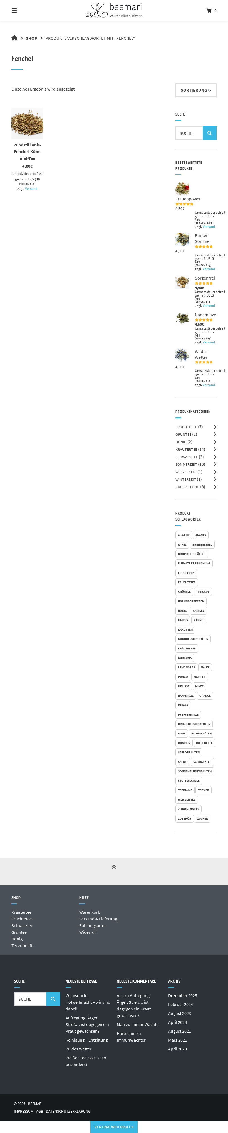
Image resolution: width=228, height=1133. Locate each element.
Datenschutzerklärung (68, 1111)
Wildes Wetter (78, 1049)
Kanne (198, 620)
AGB (39, 1111)
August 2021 (179, 1031)
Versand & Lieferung (98, 919)
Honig (181, 441)
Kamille (198, 610)
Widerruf (87, 932)
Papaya (183, 705)
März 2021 (177, 1040)
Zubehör (184, 818)
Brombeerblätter (191, 554)
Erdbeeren (186, 573)
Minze (199, 686)
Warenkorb (89, 912)
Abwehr (184, 535)
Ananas (200, 535)
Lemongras (186, 667)
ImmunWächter (145, 1024)
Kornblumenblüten (193, 639)
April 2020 (177, 1049)
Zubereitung (187, 486)
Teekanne (185, 790)
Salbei (182, 762)
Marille (199, 677)
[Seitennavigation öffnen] (23, 10)
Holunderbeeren (191, 601)
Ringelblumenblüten (194, 724)
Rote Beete (204, 743)
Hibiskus (203, 592)
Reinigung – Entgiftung (87, 1040)
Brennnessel (202, 544)
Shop (31, 38)
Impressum (23, 1111)
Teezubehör (22, 945)
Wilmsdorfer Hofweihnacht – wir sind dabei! (88, 1002)
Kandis (183, 620)
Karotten (185, 629)
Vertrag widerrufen (114, 1126)
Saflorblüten (189, 752)
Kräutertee (186, 449)
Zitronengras (188, 809)
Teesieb (203, 790)
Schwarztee (186, 456)
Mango (183, 677)
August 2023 (179, 1013)
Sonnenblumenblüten (195, 771)
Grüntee (183, 434)
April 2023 (177, 1022)
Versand (31, 188)
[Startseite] (114, 10)
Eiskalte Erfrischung (194, 563)
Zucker (202, 818)
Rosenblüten (201, 733)
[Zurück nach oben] (114, 871)
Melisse (183, 686)
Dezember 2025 (182, 995)
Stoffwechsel (189, 781)
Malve (205, 667)
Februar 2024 (180, 1004)
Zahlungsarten (93, 925)
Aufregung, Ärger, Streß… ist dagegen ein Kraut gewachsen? (87, 1024)
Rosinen (184, 743)
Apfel (182, 544)
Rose (181, 733)
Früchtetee (186, 426)
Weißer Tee (186, 471)
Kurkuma (185, 658)
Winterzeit (185, 479)
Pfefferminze (188, 714)
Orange (205, 696)
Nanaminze (186, 696)
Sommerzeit (186, 464)
